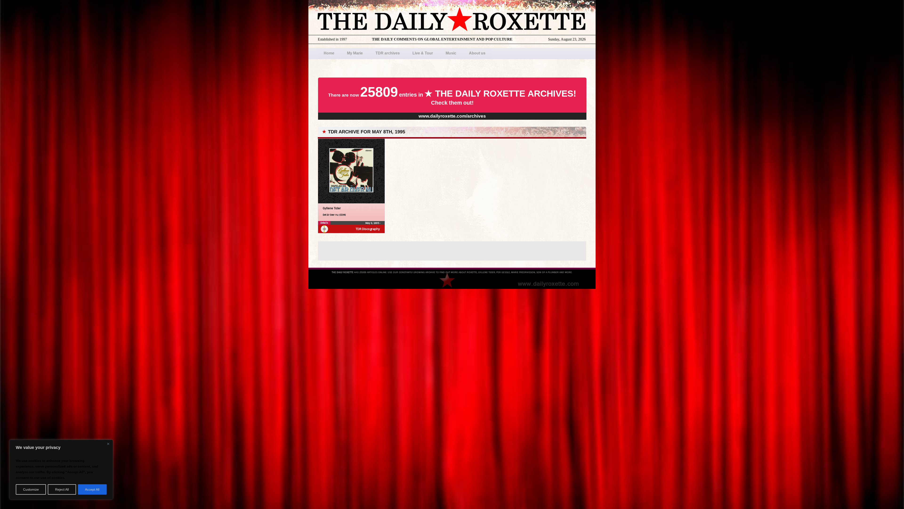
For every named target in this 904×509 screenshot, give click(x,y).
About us (477, 53)
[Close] (108, 444)
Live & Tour (422, 53)
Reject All (62, 489)
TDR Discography (368, 229)
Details (324, 222)
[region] (61, 470)
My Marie (355, 53)
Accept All (92, 489)
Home (329, 53)
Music (451, 53)
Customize (31, 489)
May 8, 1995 (372, 223)
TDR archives (387, 53)
